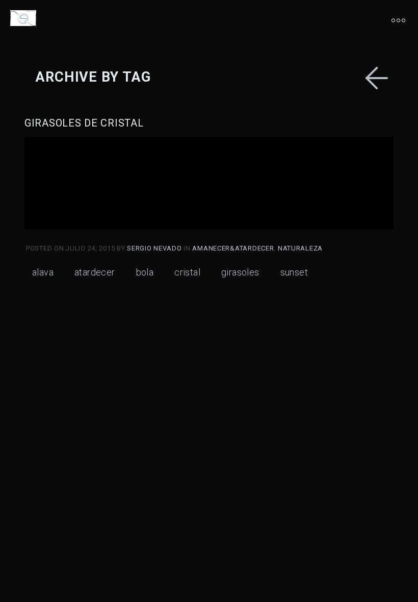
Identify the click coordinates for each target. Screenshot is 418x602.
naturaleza (300, 248)
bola (145, 272)
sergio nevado (155, 248)
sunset (294, 272)
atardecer (94, 272)
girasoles (240, 272)
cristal (187, 272)
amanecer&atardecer (233, 248)
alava (43, 272)
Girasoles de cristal (83, 123)
